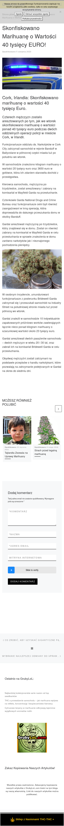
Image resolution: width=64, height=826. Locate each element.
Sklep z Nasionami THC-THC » (35, 819)
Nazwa (14, 534)
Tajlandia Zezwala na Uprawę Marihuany (16, 454)
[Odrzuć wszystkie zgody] (60, 11)
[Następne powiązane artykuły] (58, 408)
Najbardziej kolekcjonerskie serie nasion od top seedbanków (27, 695)
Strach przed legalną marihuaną (46, 452)
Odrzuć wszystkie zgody (36, 14)
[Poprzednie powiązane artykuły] (51, 408)
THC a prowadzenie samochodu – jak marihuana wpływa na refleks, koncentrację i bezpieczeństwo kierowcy (31, 702)
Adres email (19, 546)
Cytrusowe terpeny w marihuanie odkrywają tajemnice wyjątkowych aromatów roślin (30, 709)
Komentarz (18, 511)
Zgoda (19, 14)
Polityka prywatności (32, 18)
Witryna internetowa (25, 557)
